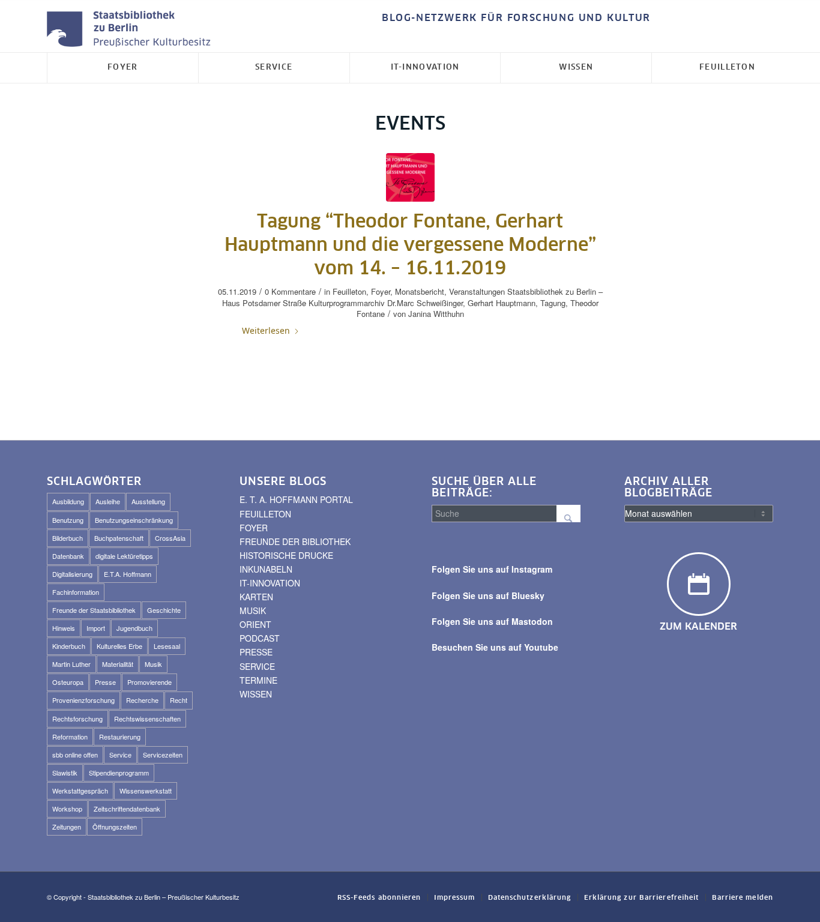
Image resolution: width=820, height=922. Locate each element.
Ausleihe (107, 501)
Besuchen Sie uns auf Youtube (495, 647)
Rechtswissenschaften (147, 718)
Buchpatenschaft (118, 538)
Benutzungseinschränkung (134, 520)
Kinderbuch (68, 646)
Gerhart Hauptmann (501, 303)
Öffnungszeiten (114, 826)
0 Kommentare (290, 291)
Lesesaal (167, 646)
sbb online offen (75, 754)
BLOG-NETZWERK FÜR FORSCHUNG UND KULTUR (516, 18)
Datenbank (68, 556)
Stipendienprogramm (119, 772)
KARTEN (256, 597)
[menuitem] (513, 18)
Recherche (142, 700)
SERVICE (257, 666)
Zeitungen (66, 826)
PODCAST (260, 638)
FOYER (254, 528)
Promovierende (149, 682)
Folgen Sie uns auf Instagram (492, 569)
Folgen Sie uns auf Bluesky (488, 595)
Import (95, 628)
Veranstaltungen (477, 291)
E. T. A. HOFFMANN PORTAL (296, 499)
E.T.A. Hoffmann (127, 574)
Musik (153, 664)
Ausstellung (148, 501)
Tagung (552, 303)
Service (120, 754)
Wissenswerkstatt (145, 790)
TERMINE (258, 680)
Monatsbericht (419, 291)
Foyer (380, 291)
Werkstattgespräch (80, 790)
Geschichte (164, 610)
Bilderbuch (67, 538)
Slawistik (64, 772)
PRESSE (256, 652)
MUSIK (253, 610)
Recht (178, 700)
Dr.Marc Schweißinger (425, 303)
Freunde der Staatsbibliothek (94, 610)
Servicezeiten (162, 754)
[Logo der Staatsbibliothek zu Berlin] (131, 29)
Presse (105, 682)
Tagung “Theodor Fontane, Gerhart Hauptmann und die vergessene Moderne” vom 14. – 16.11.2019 (410, 245)
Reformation (70, 736)
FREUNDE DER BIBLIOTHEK (295, 541)
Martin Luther (71, 664)
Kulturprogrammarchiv (347, 303)
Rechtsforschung (77, 718)
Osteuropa (67, 682)
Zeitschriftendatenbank (127, 808)
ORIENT (255, 624)
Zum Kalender (698, 626)
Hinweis (63, 628)
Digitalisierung (72, 574)
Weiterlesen (266, 330)
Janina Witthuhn (436, 313)
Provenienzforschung (83, 700)
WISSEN (256, 694)
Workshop (67, 808)
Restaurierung (119, 736)
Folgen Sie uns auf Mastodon (492, 621)
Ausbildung (68, 501)
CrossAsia (170, 538)
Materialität (117, 664)
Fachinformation (75, 592)
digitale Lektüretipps (124, 556)
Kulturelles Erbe (119, 646)
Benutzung (67, 520)
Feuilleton (349, 291)
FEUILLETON (265, 514)
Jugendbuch (134, 628)
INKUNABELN (266, 569)
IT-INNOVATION (270, 583)
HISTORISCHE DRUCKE (286, 555)
